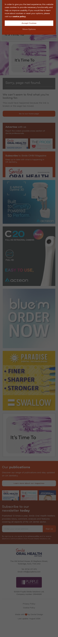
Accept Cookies (29, 23)
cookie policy (19, 16)
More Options (29, 29)
